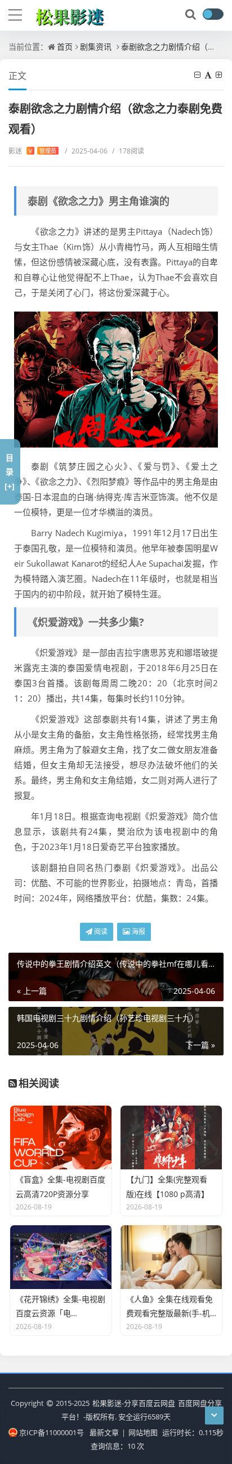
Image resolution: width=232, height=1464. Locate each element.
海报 (137, 931)
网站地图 (143, 1432)
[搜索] (191, 15)
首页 (65, 46)
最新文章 (104, 1432)
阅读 (100, 931)
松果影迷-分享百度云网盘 (133, 1403)
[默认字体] (208, 74)
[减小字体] (198, 74)
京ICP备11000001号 (51, 1432)
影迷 (32, 151)
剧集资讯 (95, 46)
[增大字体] (220, 74)
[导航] (15, 13)
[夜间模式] (213, 14)
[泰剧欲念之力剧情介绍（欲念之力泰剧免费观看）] (116, 380)
